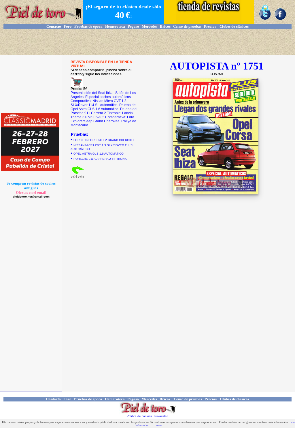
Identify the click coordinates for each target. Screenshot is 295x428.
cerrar (159, 425)
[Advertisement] (147, 42)
